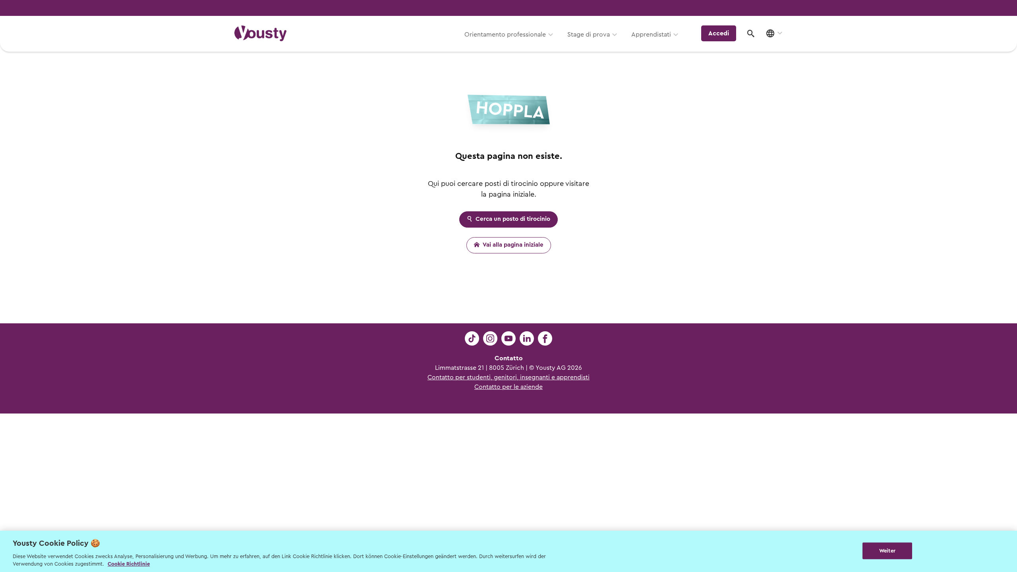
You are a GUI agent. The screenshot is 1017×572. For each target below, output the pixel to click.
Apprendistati (651, 34)
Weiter (887, 550)
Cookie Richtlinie (129, 563)
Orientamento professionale (505, 34)
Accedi (718, 33)
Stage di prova (588, 34)
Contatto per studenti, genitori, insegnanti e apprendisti (508, 377)
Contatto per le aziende (508, 387)
